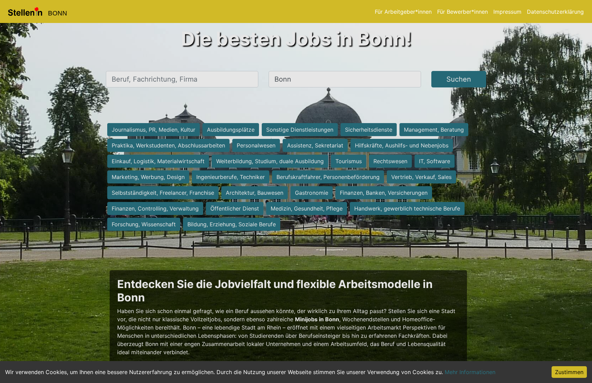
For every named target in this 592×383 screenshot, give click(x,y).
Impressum (507, 11)
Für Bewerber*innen (462, 11)
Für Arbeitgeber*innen (403, 11)
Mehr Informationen (470, 372)
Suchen (458, 79)
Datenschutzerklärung (555, 11)
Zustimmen (569, 372)
